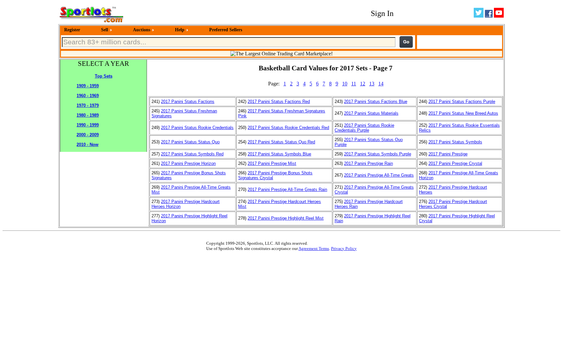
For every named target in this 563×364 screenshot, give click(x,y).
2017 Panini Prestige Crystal (455, 163)
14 (380, 83)
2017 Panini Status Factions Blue (375, 101)
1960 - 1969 (88, 95)
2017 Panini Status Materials (371, 113)
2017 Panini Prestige (448, 154)
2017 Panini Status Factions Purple (461, 101)
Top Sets (103, 76)
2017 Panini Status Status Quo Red (281, 141)
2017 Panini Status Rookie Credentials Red (288, 127)
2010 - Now (87, 144)
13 (371, 83)
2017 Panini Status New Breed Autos (463, 113)
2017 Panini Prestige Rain (368, 163)
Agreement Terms (313, 248)
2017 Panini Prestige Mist (272, 163)
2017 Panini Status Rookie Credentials (197, 127)
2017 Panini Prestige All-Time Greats (379, 175)
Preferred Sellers (225, 29)
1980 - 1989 (88, 115)
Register (72, 29)
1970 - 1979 (88, 105)
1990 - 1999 (88, 125)
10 (344, 83)
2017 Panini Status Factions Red (279, 101)
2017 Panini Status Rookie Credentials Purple (364, 128)
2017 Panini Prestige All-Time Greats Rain (287, 189)
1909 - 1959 (88, 85)
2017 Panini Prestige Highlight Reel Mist (286, 218)
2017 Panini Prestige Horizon (188, 163)
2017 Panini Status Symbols (455, 141)
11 (353, 83)
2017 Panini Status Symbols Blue (279, 154)
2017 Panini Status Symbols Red (192, 154)
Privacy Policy (344, 248)
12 (362, 83)
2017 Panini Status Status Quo (190, 141)
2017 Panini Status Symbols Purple (377, 154)
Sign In (382, 13)
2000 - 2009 (88, 134)
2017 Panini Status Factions (187, 101)
